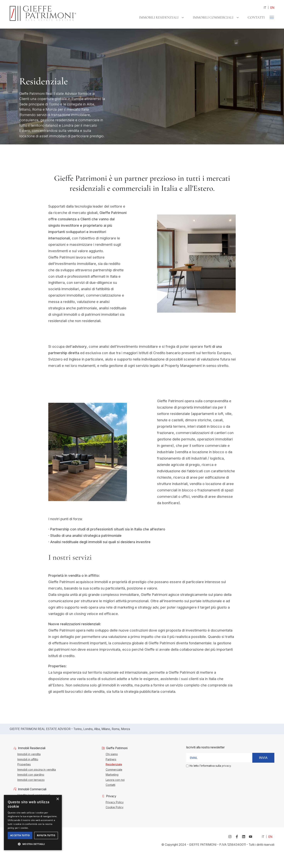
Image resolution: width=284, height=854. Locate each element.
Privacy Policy (115, 802)
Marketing (112, 774)
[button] (33, 844)
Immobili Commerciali (213, 17)
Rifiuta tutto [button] (46, 835)
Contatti (256, 17)
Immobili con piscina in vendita (36, 769)
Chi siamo (112, 754)
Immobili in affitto (27, 759)
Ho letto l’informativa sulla (210, 766)
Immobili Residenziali (159, 17)
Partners (111, 759)
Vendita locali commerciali (33, 794)
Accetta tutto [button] (20, 835)
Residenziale (114, 764)
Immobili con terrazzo (31, 779)
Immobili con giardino (30, 774)
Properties (24, 764)
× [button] (57, 799)
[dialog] (33, 822)
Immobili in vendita (29, 754)
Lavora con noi (115, 779)
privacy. (226, 765)
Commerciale (114, 769)
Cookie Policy (114, 807)
